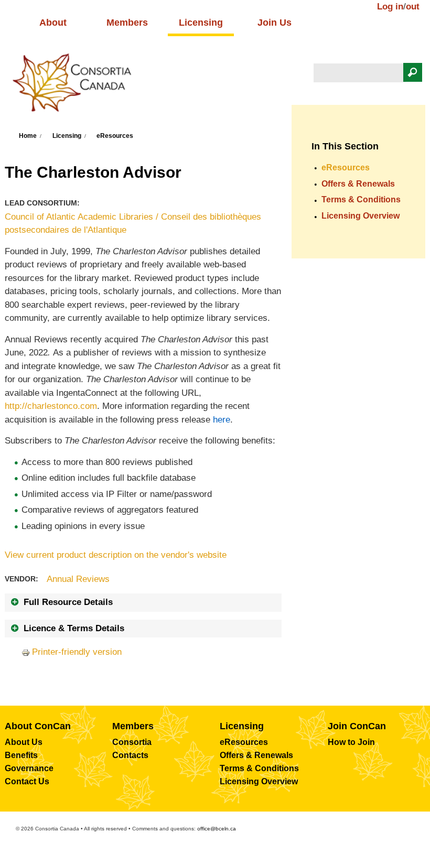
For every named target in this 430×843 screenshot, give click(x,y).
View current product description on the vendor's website (116, 555)
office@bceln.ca (216, 828)
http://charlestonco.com (51, 406)
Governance (29, 768)
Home (28, 135)
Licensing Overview (360, 215)
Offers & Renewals (358, 183)
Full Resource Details (68, 602)
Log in (390, 7)
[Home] (77, 86)
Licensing (201, 22)
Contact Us (27, 781)
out (413, 7)
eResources (114, 135)
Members (127, 22)
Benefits (21, 755)
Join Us (274, 22)
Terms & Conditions (361, 199)
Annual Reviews (78, 579)
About (53, 22)
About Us (23, 742)
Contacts (130, 755)
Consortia (132, 742)
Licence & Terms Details (74, 628)
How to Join (351, 742)
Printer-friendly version (77, 652)
